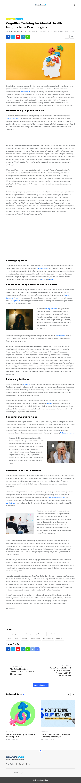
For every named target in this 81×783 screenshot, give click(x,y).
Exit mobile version (40, 780)
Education (9, 731)
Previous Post (17, 666)
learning (49, 403)
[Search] (74, 5)
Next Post (65, 665)
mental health (25, 92)
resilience (26, 384)
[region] (40, 138)
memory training (42, 268)
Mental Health (35, 638)
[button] (7, 5)
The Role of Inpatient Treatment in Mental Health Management (22, 671)
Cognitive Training (13, 638)
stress (43, 279)
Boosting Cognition (13, 634)
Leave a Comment (40, 685)
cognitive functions (12, 118)
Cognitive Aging (39, 634)
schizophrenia (60, 336)
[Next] (73, 694)
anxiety (51, 279)
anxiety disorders (51, 309)
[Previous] (69, 694)
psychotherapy (11, 503)
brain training (27, 634)
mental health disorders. (57, 497)
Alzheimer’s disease (67, 433)
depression (17, 301)
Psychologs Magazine (15, 31)
